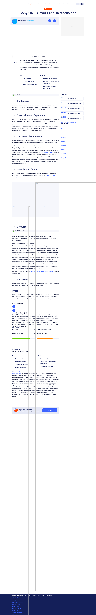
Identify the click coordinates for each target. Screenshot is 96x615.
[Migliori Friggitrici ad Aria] (82, 113)
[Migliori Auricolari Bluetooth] (82, 108)
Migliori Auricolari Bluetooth (74, 108)
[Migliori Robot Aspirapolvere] (82, 118)
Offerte (45, 3)
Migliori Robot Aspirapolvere (74, 118)
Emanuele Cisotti (26, 20)
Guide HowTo (57, 3)
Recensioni (30, 3)
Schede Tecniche (71, 3)
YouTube (63, 153)
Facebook (63, 129)
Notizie (50, 3)
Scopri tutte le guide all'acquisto (68, 122)
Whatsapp (64, 137)
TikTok (63, 149)
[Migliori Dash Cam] (82, 99)
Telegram (63, 141)
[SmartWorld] (19, 4)
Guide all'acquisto (38, 3)
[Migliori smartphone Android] (82, 103)
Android (63, 3)
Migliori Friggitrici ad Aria (74, 113)
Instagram (63, 145)
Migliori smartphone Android (74, 103)
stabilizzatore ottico (47, 152)
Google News (64, 158)
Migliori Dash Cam (72, 98)
